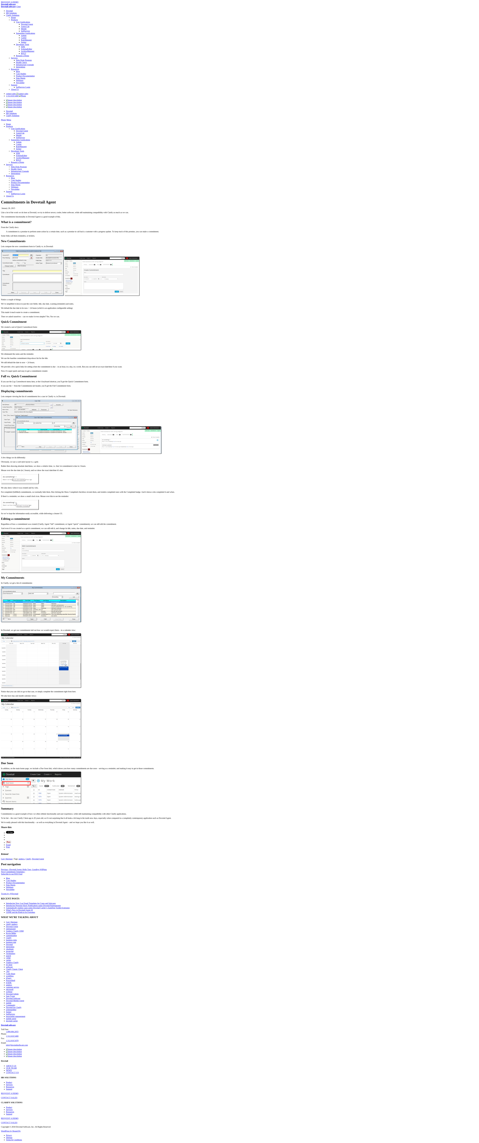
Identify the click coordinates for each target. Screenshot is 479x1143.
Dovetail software (8, 4)
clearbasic (10, 949)
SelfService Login (23, 87)
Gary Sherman (6, 859)
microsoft (9, 989)
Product (9, 1082)
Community (10, 1005)
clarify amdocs (11, 924)
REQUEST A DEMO (9, 2)
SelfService (25, 31)
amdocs (22, 859)
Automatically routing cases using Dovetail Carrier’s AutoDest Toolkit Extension (38, 908)
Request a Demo (22, 56)
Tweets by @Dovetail (9, 894)
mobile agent (11, 1019)
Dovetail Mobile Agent (15, 1001)
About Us (15, 89)
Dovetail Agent (27, 24)
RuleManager (26, 40)
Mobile (24, 29)
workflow (10, 976)
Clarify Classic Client (14, 969)
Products (14, 20)
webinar (9, 992)
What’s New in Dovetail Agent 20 (19, 910)
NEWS (9, 1070)
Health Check (21, 62)
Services (14, 58)
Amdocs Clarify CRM (15, 931)
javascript (9, 951)
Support (14, 85)
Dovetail (9, 11)
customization (11, 935)
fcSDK (9, 983)
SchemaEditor (26, 49)
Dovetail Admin (12, 994)
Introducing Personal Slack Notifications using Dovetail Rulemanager (33, 906)
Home (13, 17)
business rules (11, 940)
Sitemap (9, 1138)
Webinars (19, 80)
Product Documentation (25, 76)
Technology (10, 953)
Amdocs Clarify (12, 962)
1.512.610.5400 (12, 96)
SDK (23, 47)
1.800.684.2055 (12, 1032)
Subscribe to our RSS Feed (11, 874)
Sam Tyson (10, 996)
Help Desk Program (24, 60)
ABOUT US (11, 1066)
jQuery (8, 978)
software (9, 967)
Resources (15, 69)
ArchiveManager (27, 51)
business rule (11, 942)
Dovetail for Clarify (13, 1007)
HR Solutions (11, 13)
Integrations (20, 67)
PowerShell (10, 980)
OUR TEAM (11, 1068)
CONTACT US (12, 1072)
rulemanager (11, 929)
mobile (8, 1003)
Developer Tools (22, 44)
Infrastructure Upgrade (25, 65)
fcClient (9, 965)
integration (10, 947)
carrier (8, 960)
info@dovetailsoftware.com (17, 1045)
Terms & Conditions (14, 1140)
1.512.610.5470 (12, 1041)
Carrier (23, 38)
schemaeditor (11, 1010)
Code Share (10, 974)
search (8, 956)
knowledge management (15, 1016)
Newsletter (20, 83)
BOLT (23, 53)
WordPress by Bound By (11, 1131)
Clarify (28, 859)
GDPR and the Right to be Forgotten (20, 912)
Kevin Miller (11, 933)
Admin (23, 35)
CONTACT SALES (9, 1098)
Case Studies (21, 74)
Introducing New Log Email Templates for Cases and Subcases (31, 903)
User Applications (23, 22)
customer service (12, 987)
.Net (7, 971)
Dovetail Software (13, 998)
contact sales (11, 94)
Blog (18, 71)
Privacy (9, 1135)
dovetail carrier (12, 1021)
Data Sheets (20, 78)
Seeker (23, 42)
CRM (8, 958)
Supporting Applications (25, 33)
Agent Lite (25, 26)
